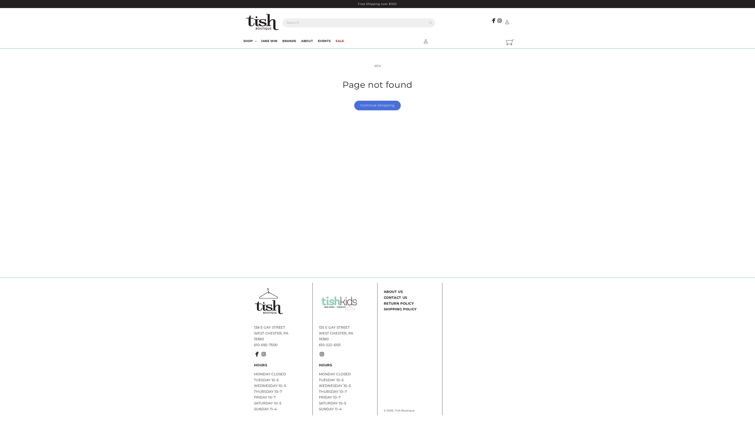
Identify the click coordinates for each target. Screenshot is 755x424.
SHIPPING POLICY (400, 309)
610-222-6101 (330, 345)
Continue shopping (377, 105)
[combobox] (358, 22)
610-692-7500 (266, 345)
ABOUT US (393, 292)
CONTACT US (395, 298)
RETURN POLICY (399, 303)
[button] (249, 41)
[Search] (430, 22)
